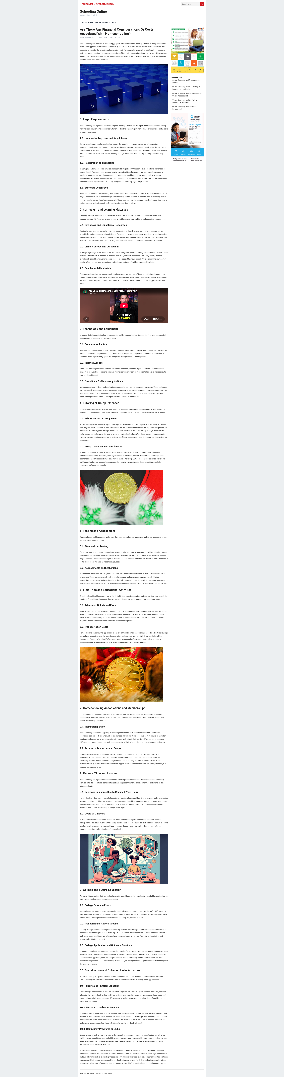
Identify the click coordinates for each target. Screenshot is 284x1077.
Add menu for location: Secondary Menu (99, 22)
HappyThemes (107, 1073)
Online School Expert (87, 38)
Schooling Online (93, 11)
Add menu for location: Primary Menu (98, 4)
